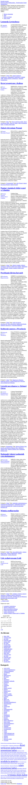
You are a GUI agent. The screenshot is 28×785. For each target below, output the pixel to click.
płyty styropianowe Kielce (5, 763)
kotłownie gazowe (5, 381)
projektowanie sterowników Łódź (9, 598)
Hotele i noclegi (8, 688)
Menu (2, 11)
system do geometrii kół (6, 506)
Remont (6, 717)
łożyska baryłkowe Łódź (10, 776)
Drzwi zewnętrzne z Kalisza (12, 83)
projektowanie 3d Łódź (6, 596)
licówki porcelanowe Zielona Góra (9, 448)
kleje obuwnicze (12, 324)
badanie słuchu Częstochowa (11, 78)
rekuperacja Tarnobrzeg (14, 765)
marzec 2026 (7, 642)
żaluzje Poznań (14, 184)
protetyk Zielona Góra (13, 449)
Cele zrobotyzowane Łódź (11, 558)
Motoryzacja (7, 701)
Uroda (5, 730)
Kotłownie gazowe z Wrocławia (13, 329)
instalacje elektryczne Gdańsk (13, 266)
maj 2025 (6, 656)
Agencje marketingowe (9, 669)
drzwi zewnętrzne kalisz (11, 748)
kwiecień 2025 (7, 657)
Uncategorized (9, 183)
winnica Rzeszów (12, 554)
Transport (6, 726)
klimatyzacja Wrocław (17, 380)
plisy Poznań (19, 183)
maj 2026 (6, 639)
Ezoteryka (6, 682)
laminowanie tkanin (21, 324)
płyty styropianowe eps (22, 761)
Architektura (7, 672)
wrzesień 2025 (7, 650)
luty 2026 (6, 643)
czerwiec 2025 (7, 654)
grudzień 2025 (7, 646)
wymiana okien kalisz (9, 124)
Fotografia (6, 685)
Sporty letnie (7, 722)
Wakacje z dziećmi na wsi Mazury (19, 772)
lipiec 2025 (6, 653)
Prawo (5, 713)
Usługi (7, 75)
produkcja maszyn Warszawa (13, 595)
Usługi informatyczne (9, 733)
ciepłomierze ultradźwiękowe (14, 745)
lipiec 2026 (6, 636)
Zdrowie (6, 737)
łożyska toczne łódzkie (11, 778)
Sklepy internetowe (8, 720)
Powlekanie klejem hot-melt (12, 273)
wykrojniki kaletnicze (16, 325)
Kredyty (6, 692)
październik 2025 (8, 649)
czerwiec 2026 (7, 637)
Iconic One (3, 783)
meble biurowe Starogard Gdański (10, 752)
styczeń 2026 (7, 644)
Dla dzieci (6, 676)
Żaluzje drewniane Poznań (11, 128)
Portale (5, 712)
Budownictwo (7, 675)
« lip (2, 629)
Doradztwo (6, 679)
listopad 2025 (7, 647)
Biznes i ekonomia (8, 14)
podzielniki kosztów (22, 756)
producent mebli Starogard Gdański (20, 759)
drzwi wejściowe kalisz (17, 121)
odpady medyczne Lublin (14, 756)
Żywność (6, 740)
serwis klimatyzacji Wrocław (8, 382)
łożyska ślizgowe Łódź (19, 778)
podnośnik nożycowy (20, 504)
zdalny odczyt (3, 776)
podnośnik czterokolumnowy (19, 503)
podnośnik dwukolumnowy (7, 504)
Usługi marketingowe (9, 734)
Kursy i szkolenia (8, 695)
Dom (5, 15)
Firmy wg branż (8, 17)
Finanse (6, 684)
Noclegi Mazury (17, 755)
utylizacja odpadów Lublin (18, 771)
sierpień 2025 (7, 651)
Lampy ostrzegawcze (9, 612)
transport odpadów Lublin (8, 771)
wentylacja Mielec (4, 775)
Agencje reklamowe (9, 671)
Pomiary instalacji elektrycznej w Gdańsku (14, 613)
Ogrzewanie (7, 706)
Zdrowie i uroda (8, 739)
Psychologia (7, 716)
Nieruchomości (7, 703)
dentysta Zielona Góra (21, 446)
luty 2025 (6, 660)
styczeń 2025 (7, 661)
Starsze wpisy (5, 601)
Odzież (5, 705)
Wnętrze (6, 736)
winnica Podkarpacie (12, 553)
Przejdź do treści (5, 1)
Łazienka (6, 696)
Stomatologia (9, 446)
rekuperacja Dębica (13, 763)
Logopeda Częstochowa (10, 22)
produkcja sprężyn (9, 761)
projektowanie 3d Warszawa (20, 596)
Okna (7, 121)
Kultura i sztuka (8, 693)
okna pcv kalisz (14, 123)
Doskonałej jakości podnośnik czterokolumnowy (12, 455)
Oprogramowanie (8, 709)
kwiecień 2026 (7, 640)
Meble (5, 698)
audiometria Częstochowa (14, 77)
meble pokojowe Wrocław (9, 755)
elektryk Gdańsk (16, 265)
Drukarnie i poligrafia (9, 681)
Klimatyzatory (7, 691)
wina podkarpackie (17, 552)
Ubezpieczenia (7, 727)
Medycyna (6, 699)
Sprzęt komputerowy (9, 723)
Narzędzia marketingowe (10, 702)
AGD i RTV (7, 668)
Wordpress (19, 783)
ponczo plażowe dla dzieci (8, 759)
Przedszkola (7, 715)
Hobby (5, 686)
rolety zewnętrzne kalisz (12, 766)
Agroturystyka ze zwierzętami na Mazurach (8, 743)
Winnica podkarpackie (10, 511)
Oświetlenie (7, 710)
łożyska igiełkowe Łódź (19, 776)
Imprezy (6, 689)
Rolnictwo (6, 719)
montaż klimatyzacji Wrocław (17, 381)
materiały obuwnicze (6, 325)
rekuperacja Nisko (21, 763)
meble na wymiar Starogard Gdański (14, 753)
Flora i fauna (7, 18)
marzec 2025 (7, 659)
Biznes (5, 674)
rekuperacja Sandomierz (5, 765)
